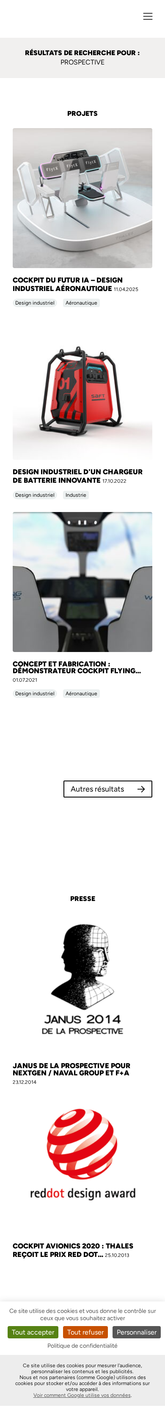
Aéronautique (81, 303)
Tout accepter (33, 1332)
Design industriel (35, 303)
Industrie (76, 495)
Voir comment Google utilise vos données (82, 1395)
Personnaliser (137, 1332)
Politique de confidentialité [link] (82, 1345)
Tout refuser (85, 1332)
